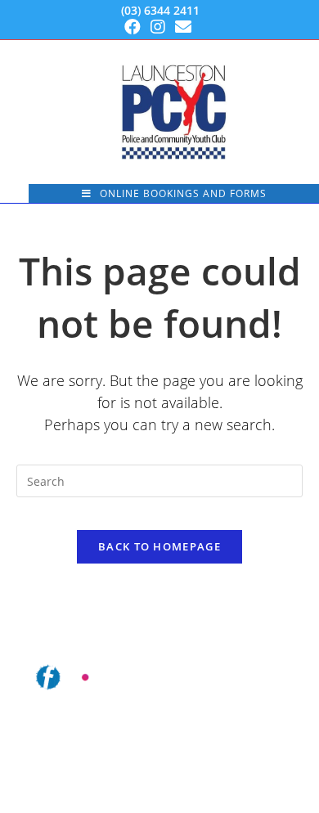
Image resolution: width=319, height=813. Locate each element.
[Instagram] (158, 27)
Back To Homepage (159, 546)
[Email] (183, 27)
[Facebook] (135, 27)
